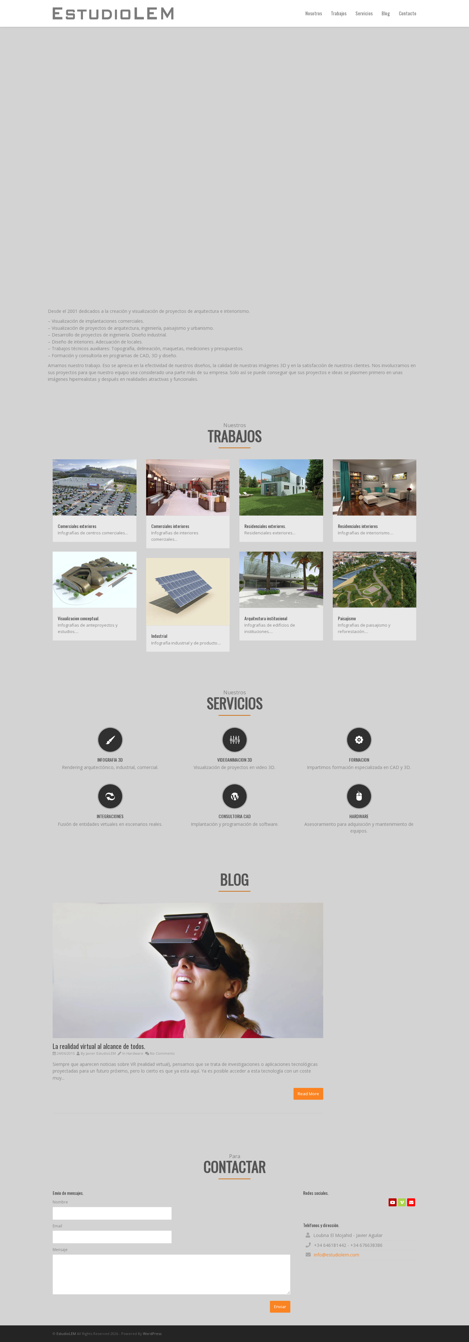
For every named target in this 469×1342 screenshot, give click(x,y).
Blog (386, 13)
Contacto (407, 13)
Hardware (134, 1053)
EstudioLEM (66, 1333)
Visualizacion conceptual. (78, 618)
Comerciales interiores (170, 526)
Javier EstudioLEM (101, 1053)
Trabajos (338, 13)
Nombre (60, 1202)
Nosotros (313, 13)
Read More (308, 1094)
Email (57, 1226)
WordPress (152, 1333)
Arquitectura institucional (265, 618)
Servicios (364, 13)
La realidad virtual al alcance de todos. (99, 1046)
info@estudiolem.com (336, 1255)
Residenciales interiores (358, 526)
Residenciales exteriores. (265, 526)
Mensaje (60, 1249)
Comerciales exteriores (77, 526)
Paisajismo (347, 618)
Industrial (159, 635)
